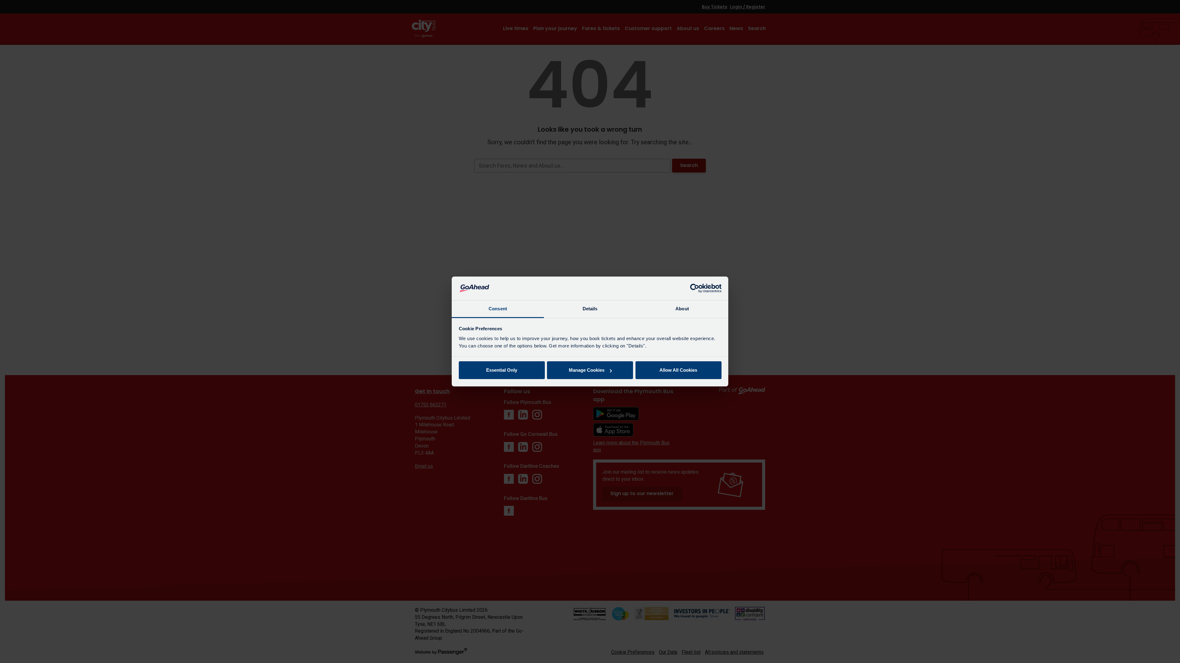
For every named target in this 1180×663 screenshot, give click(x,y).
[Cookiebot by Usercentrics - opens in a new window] (695, 288)
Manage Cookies (586, 370)
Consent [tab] (498, 308)
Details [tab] (590, 308)
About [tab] (682, 308)
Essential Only (501, 370)
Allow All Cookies (678, 370)
